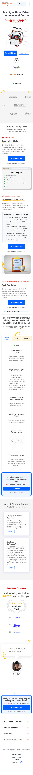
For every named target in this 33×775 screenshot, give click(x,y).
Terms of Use (16, 757)
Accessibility (14, 762)
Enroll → (10, 531)
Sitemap (16, 759)
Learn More (24, 53)
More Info (27, 338)
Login (22, 4)
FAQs (16, 338)
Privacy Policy (16, 754)
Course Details (6, 338)
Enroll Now (10, 53)
